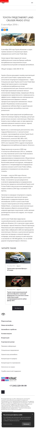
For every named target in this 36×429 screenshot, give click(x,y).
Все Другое (18, 308)
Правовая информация (7, 411)
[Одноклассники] (5, 30)
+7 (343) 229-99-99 (18, 385)
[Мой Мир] (7, 30)
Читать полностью (7, 424)
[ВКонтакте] (2, 30)
